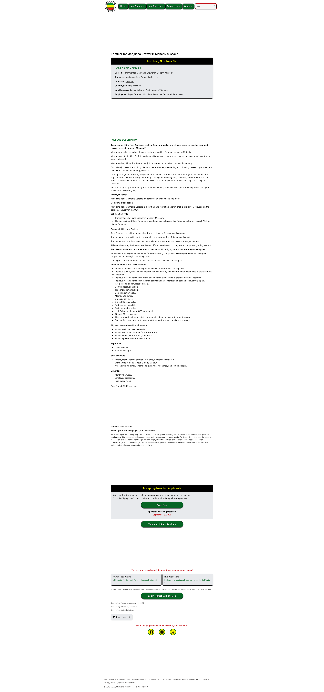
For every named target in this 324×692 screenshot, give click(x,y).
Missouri (130, 81)
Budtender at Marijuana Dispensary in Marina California (187, 580)
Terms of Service (202, 679)
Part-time (157, 94)
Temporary (178, 94)
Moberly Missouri (132, 85)
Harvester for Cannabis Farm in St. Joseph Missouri (135, 580)
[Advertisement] (162, 30)
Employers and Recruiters (183, 679)
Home (123, 6)
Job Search (136, 6)
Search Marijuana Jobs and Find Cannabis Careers (139, 589)
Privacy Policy (109, 683)
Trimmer (163, 90)
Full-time (147, 94)
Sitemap (120, 683)
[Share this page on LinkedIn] (162, 632)
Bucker (132, 90)
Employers (172, 6)
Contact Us (130, 683)
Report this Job (123, 617)
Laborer (140, 90)
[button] (214, 6)
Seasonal (167, 94)
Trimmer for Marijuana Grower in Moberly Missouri (144, 54)
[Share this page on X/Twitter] (173, 632)
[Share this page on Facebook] (151, 632)
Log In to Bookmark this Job (162, 596)
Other (187, 6)
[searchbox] (206, 6)
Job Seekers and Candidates (159, 679)
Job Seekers (154, 6)
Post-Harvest (152, 90)
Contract (138, 94)
